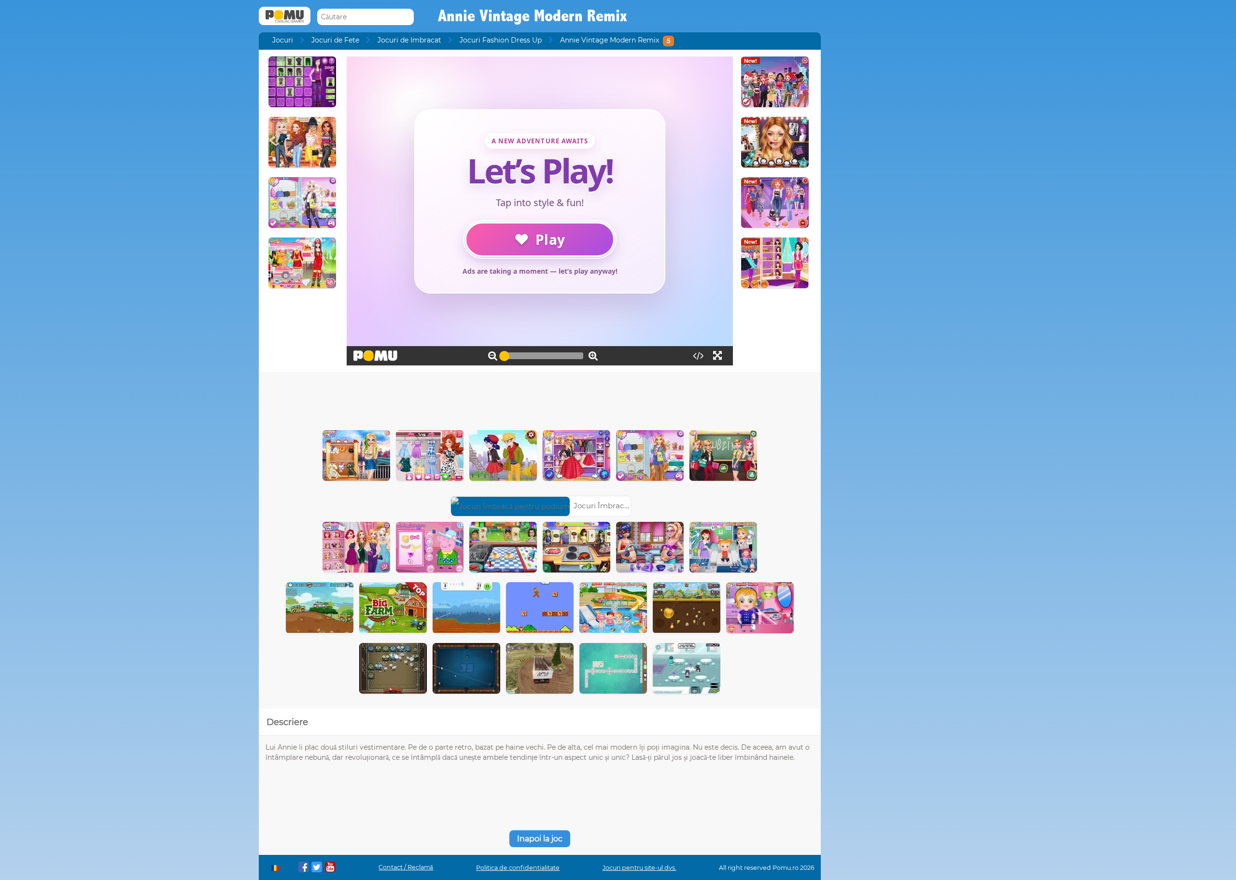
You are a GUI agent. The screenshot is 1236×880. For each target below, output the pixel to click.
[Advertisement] (540, 398)
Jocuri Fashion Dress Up (501, 40)
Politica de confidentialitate (518, 867)
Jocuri (282, 40)
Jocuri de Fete (335, 40)
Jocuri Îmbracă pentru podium (629, 505)
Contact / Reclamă (406, 867)
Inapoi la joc (539, 838)
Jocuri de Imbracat (409, 40)
